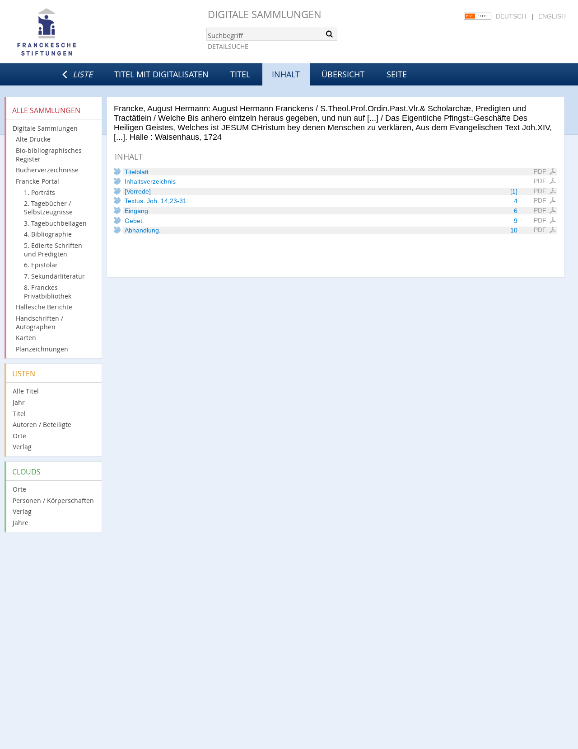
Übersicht (343, 74)
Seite (397, 74)
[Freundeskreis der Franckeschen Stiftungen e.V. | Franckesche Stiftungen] (72, 32)
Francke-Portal (37, 181)
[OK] (329, 34)
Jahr (19, 402)
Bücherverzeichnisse (47, 170)
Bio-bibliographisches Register (49, 154)
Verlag (22, 446)
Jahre (20, 522)
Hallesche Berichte (44, 307)
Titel (240, 74)
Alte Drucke (33, 139)
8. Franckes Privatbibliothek (47, 291)
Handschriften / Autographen (39, 322)
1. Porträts (39, 192)
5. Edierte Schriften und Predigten (53, 249)
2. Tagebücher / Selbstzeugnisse (48, 207)
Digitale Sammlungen (265, 14)
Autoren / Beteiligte (42, 424)
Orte (19, 435)
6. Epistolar (41, 265)
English (552, 16)
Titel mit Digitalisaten (161, 74)
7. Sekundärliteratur (54, 276)
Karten (26, 337)
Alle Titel (26, 391)
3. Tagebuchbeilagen (55, 223)
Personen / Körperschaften (53, 500)
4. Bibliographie (48, 234)
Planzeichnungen (42, 349)
